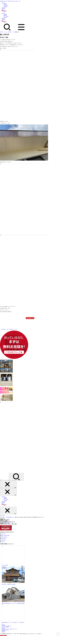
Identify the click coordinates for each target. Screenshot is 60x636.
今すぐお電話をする (3, 635)
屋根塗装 (5, 15)
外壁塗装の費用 (3, 538)
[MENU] (21, 30)
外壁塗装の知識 (3, 540)
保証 (2, 9)
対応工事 (3, 13)
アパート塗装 (6, 16)
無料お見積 (2, 541)
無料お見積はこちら (30, 318)
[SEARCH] (7, 30)
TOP (2, 624)
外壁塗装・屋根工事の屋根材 (5, 535)
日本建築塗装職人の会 (10, 517)
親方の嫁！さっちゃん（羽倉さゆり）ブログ (9, 329)
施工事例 (3, 8)
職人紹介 (3, 7)
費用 (4, 11)
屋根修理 (5, 6)
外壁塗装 (5, 14)
